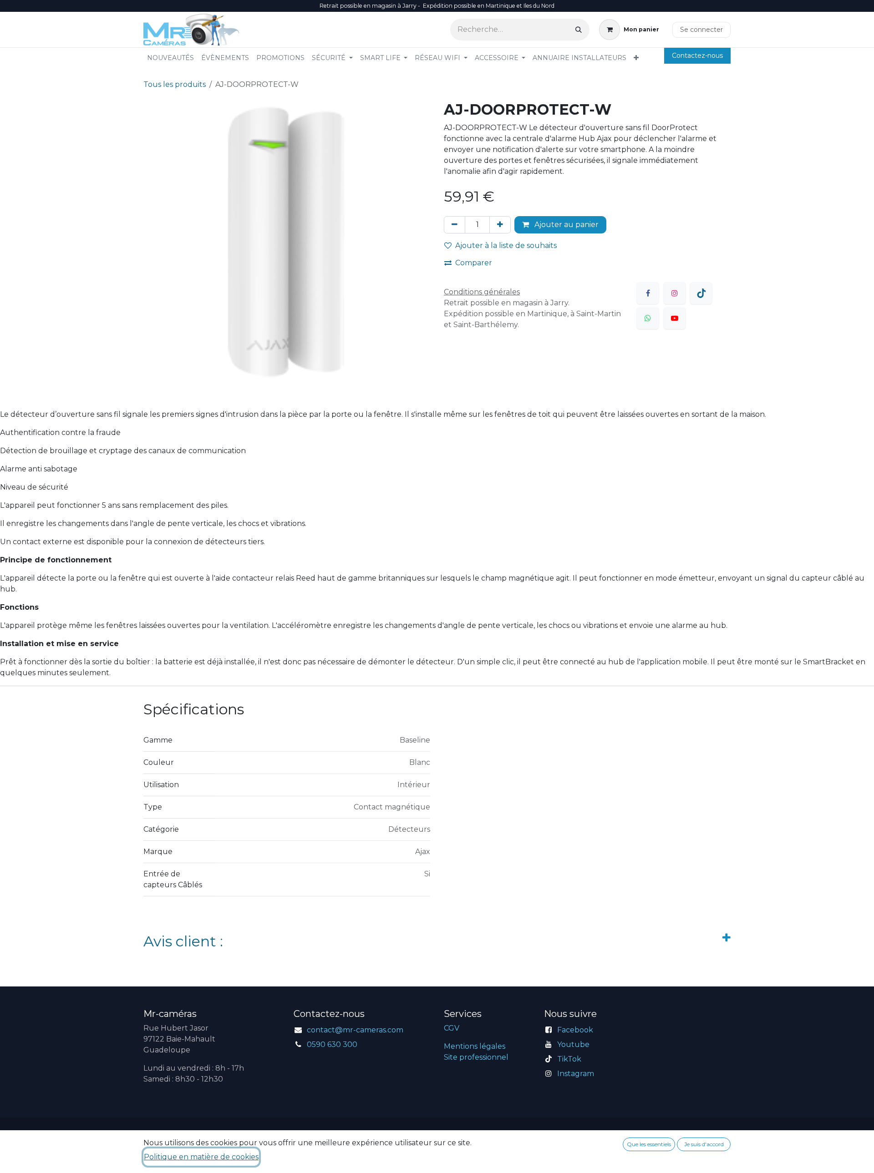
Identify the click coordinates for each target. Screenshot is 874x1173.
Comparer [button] (473, 262)
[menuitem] (170, 58)
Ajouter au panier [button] (566, 224)
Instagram (575, 1073)
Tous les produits (174, 84)
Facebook (575, 1030)
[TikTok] (701, 293)
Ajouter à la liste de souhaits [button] (506, 245)
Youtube (573, 1044)
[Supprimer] (454, 224)
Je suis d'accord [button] (704, 1144)
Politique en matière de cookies (201, 1157)
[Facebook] (648, 293)
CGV (451, 1028)
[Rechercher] (578, 29)
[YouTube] (675, 318)
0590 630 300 (332, 1044)
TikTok (569, 1059)
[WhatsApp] (648, 318)
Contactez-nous (697, 55)
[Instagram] (675, 293)
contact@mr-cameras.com (355, 1030)
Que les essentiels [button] (649, 1144)
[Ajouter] (500, 224)
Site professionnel (476, 1057)
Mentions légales (474, 1046)
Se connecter (701, 29)
